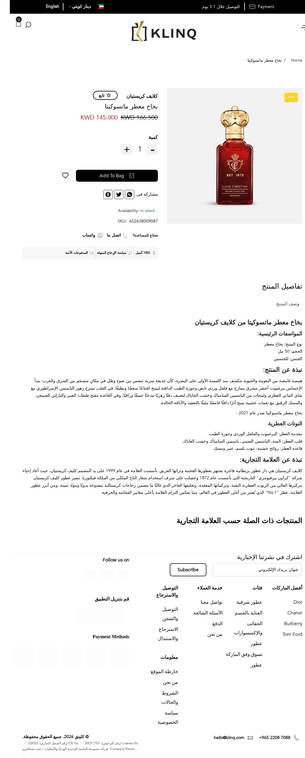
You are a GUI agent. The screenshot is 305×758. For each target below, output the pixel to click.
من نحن (205, 634)
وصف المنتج (278, 304)
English (42, 6)
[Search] (17, 25)
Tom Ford (282, 634)
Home (286, 60)
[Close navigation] (6, 6)
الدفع (208, 623)
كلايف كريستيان (132, 96)
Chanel (285, 613)
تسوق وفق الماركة (234, 654)
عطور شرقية (240, 602)
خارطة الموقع (154, 671)
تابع (92, 95)
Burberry (283, 623)
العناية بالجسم (239, 613)
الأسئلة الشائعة (198, 613)
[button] (55, 176)
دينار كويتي (71, 6)
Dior (288, 602)
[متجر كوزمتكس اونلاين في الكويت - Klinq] (152, 32)
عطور (247, 643)
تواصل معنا (202, 602)
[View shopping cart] (8, 24)
